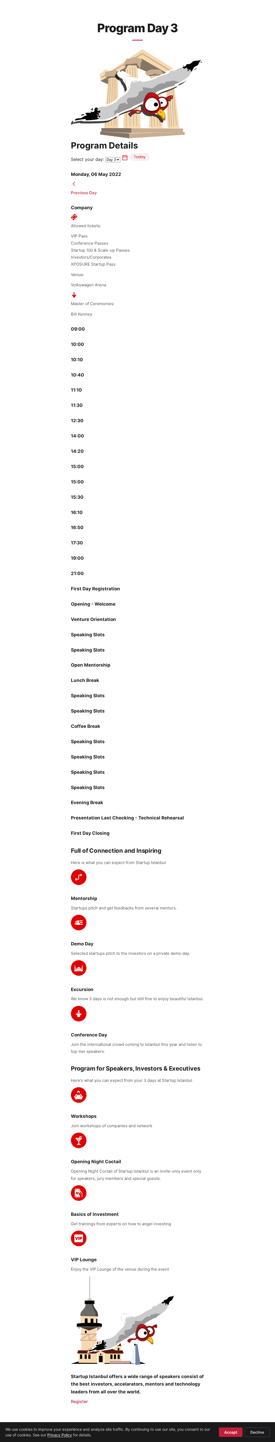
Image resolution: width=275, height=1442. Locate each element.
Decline (257, 1432)
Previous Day (84, 192)
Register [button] (79, 1401)
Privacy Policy (59, 1435)
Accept (230, 1432)
